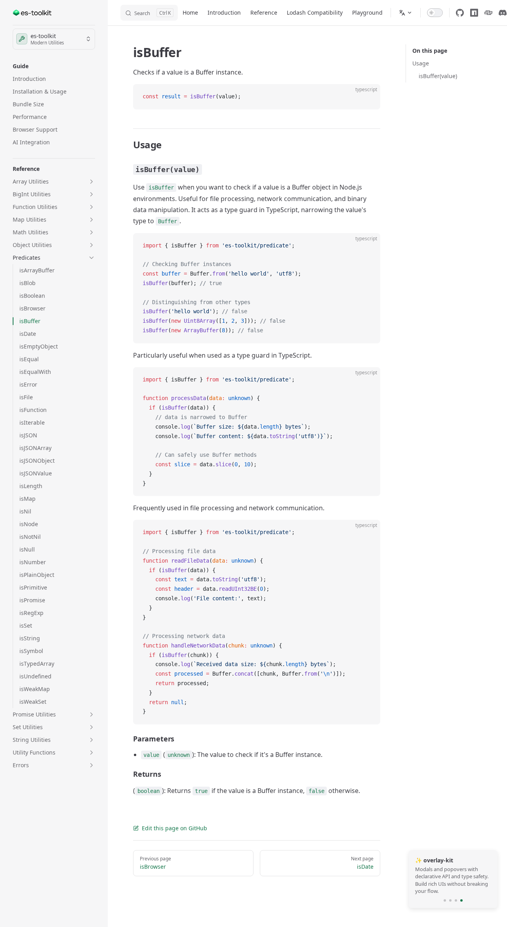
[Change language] (405, 12)
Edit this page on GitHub (174, 828)
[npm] (474, 13)
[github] (460, 13)
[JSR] (488, 13)
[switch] (435, 12)
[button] (54, 66)
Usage (420, 63)
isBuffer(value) (438, 76)
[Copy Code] (367, 97)
